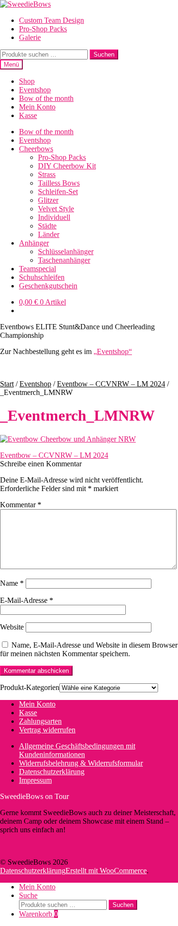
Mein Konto (37, 107)
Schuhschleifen (42, 277)
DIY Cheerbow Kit (67, 166)
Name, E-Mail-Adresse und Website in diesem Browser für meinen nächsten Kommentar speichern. (89, 649)
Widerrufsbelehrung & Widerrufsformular (81, 763)
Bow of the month (46, 98)
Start (7, 384)
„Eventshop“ (113, 351)
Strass (47, 174)
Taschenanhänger (64, 260)
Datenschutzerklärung (51, 772)
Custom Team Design (51, 20)
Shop (27, 81)
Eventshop (35, 90)
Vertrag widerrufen (47, 730)
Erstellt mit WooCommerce (106, 871)
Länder (48, 234)
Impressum (35, 780)
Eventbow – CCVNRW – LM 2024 (111, 384)
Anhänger (34, 243)
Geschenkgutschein (48, 286)
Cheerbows (36, 149)
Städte (47, 226)
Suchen (104, 54)
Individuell (54, 217)
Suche (28, 895)
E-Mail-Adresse (26, 600)
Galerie (30, 37)
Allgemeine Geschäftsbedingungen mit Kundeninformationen (77, 750)
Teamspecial (37, 269)
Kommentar (20, 505)
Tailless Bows (59, 183)
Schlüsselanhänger (66, 251)
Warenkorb (38, 914)
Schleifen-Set (58, 191)
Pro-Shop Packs (43, 29)
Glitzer (48, 200)
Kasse (28, 115)
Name (12, 583)
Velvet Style (56, 209)
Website (12, 627)
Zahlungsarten (40, 721)
